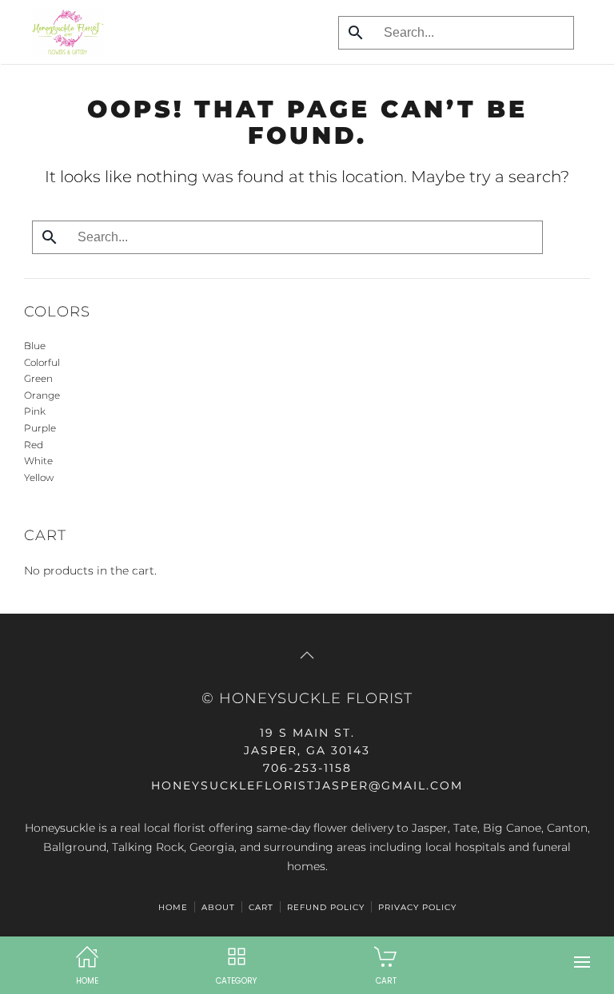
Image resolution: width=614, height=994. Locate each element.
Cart (261, 907)
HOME (173, 907)
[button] (582, 962)
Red (33, 445)
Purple (40, 428)
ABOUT (218, 907)
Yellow (39, 477)
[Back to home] (64, 32)
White (38, 461)
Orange (42, 395)
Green (38, 378)
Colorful (42, 362)
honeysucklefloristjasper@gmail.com (307, 785)
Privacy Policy (417, 907)
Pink (35, 411)
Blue (35, 346)
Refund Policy (326, 907)
